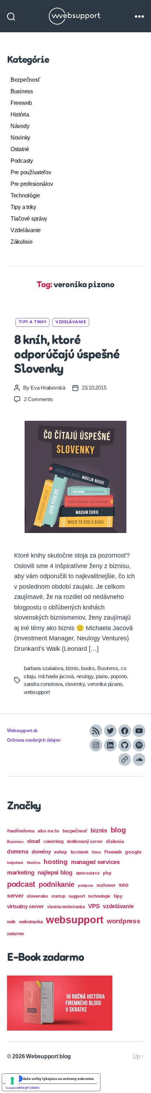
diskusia (115, 841)
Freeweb (21, 103)
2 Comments (38, 399)
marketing (20, 872)
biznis (72, 668)
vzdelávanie (118, 906)
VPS (93, 906)
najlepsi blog (55, 872)
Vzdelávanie (26, 230)
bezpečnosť (75, 831)
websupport (37, 692)
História (20, 114)
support (76, 896)
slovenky (75, 684)
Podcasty (22, 161)
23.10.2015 (94, 388)
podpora (85, 885)
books (88, 668)
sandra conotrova (43, 684)
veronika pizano (104, 684)
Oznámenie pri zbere (22, 1087)
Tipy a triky (23, 207)
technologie (99, 896)
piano (102, 676)
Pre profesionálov (32, 184)
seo (123, 885)
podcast (21, 884)
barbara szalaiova (43, 668)
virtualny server (25, 906)
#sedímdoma (20, 831)
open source (88, 873)
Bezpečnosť (25, 80)
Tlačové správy (29, 219)
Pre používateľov (31, 172)
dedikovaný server (85, 841)
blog (118, 830)
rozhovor (106, 885)
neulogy (85, 676)
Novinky (20, 138)
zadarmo (15, 933)
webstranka (30, 921)
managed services (95, 862)
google (133, 852)
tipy (118, 896)
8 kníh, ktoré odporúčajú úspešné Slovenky (66, 355)
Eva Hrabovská (48, 388)
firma (96, 852)
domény (41, 852)
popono (119, 676)
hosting (55, 861)
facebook (79, 852)
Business (22, 91)
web (11, 921)
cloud (33, 841)
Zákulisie (22, 242)
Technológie (25, 195)
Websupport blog (48, 1056)
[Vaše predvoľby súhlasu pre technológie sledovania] (12, 1080)
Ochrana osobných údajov (33, 740)
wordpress (123, 921)
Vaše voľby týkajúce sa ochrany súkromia (58, 1079)
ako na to (48, 831)
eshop (60, 852)
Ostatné (20, 149)
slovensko (37, 896)
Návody (20, 126)
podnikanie (56, 884)
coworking (54, 841)
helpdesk (15, 863)
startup (58, 896)
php (107, 873)
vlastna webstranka (66, 906)
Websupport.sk (22, 730)
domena (17, 851)
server (15, 896)
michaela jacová (56, 676)
